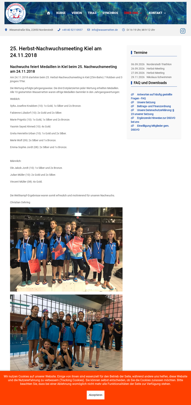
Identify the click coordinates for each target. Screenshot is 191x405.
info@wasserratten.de (105, 29)
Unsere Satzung (146, 102)
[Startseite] (48, 13)
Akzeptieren (95, 394)
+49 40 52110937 (72, 29)
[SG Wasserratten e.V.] (15, 13)
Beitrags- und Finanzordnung (154, 106)
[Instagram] (183, 31)
